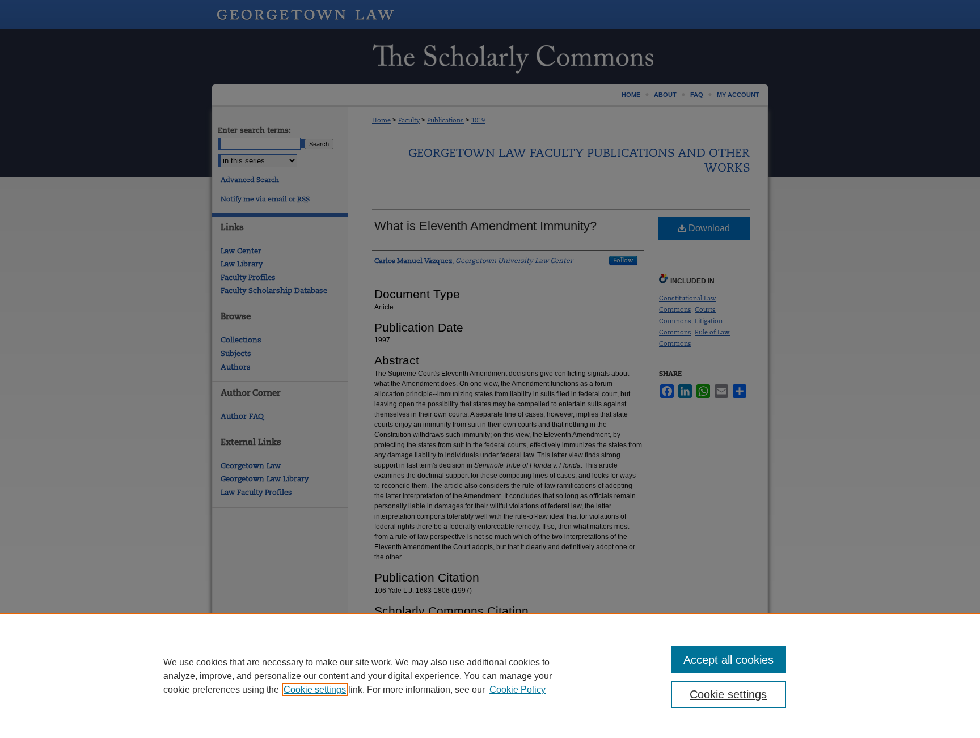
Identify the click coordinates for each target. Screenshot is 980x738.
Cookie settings (315, 689)
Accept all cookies (728, 660)
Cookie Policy (517, 689)
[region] (490, 675)
